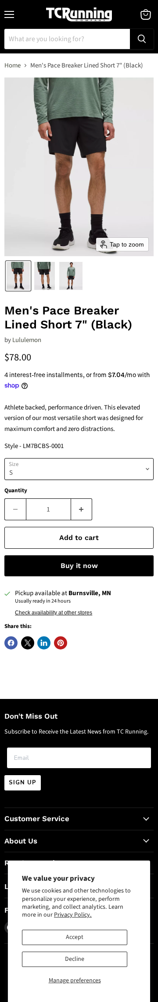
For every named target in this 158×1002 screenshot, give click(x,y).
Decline (74, 959)
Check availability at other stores (53, 613)
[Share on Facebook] (11, 642)
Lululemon (26, 340)
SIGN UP (22, 783)
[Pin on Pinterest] (60, 642)
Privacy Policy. (73, 914)
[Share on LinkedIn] (43, 642)
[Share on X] (27, 642)
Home (12, 65)
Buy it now (79, 565)
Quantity (15, 490)
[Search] (142, 39)
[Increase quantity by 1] (82, 509)
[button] (18, 276)
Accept (74, 937)
